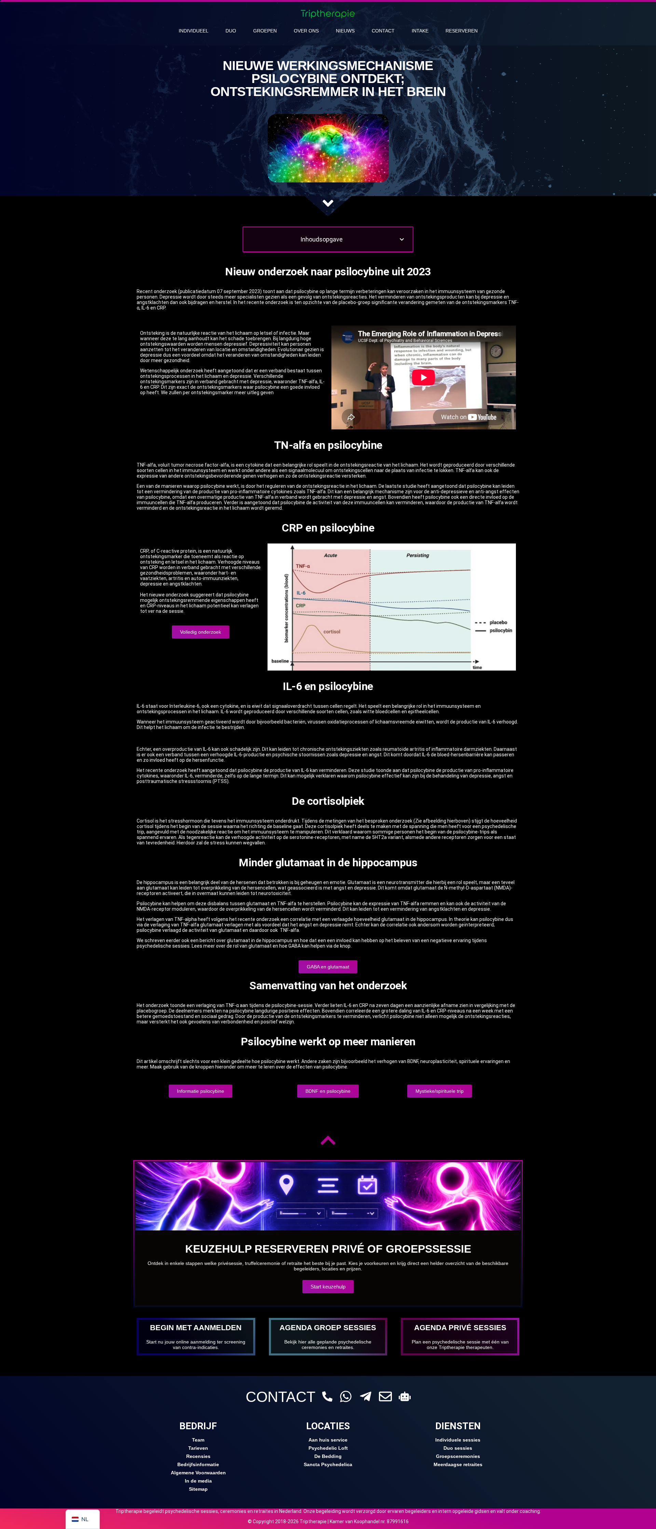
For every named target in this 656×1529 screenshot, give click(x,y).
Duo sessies (457, 1448)
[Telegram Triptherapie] (365, 1396)
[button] (401, 239)
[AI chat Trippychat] (405, 1396)
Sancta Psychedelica (328, 1464)
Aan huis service (328, 1440)
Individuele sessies (457, 1440)
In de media (198, 1481)
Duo (231, 30)
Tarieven (198, 1448)
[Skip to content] (328, 203)
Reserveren (462, 30)
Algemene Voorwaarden (198, 1472)
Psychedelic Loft (328, 1448)
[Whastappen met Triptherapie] (345, 1396)
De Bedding (328, 1456)
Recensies (198, 1456)
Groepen (265, 30)
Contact (383, 30)
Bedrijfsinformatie (198, 1464)
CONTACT (280, 1397)
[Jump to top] (328, 1140)
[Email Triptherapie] (385, 1396)
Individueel (193, 30)
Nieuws (345, 30)
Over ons (306, 30)
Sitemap (198, 1489)
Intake (420, 30)
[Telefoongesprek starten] (327, 1396)
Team (198, 1440)
